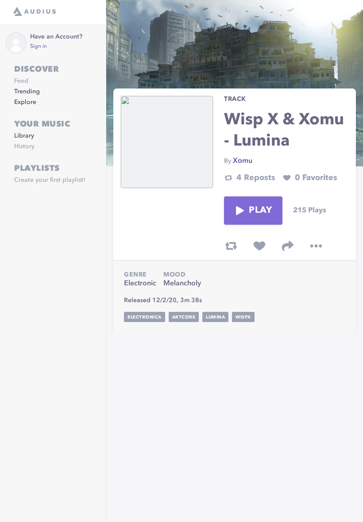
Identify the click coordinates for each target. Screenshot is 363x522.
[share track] (288, 246)
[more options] (316, 246)
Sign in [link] (38, 46)
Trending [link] (27, 91)
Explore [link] (25, 102)
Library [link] (24, 136)
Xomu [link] (242, 161)
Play (260, 210)
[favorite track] (259, 246)
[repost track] (231, 246)
